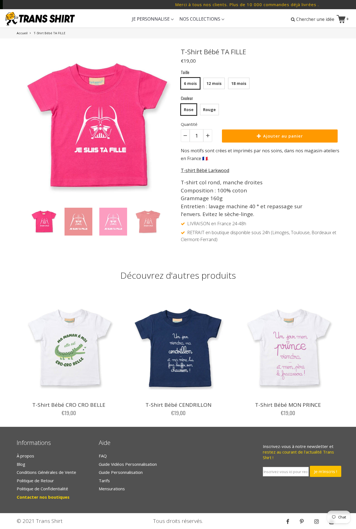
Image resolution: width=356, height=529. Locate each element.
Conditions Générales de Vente (46, 472)
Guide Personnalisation (121, 472)
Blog (21, 464)
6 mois (190, 83)
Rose (189, 109)
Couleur (187, 98)
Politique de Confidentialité (42, 488)
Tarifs (104, 480)
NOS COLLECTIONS (200, 19)
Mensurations (112, 488)
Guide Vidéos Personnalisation (128, 464)
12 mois (214, 83)
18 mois (238, 83)
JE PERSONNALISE (151, 19)
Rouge (209, 109)
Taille (185, 72)
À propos (25, 456)
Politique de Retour (35, 480)
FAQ (103, 456)
